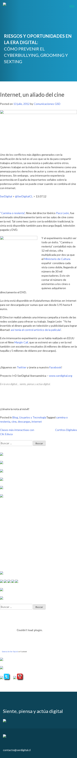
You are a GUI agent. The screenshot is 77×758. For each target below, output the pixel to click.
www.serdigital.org (60, 375)
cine (14, 421)
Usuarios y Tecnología (32, 417)
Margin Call (21, 342)
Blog (15, 417)
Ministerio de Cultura (57, 259)
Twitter (21, 367)
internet (37, 421)
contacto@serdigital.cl (17, 750)
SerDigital (6, 196)
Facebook (55, 367)
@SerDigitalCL (24, 196)
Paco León (62, 213)
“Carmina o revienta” (12, 213)
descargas (24, 421)
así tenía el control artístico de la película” (36, 329)
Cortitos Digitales (66, 430)
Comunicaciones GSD (47, 103)
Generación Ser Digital (10, 652)
